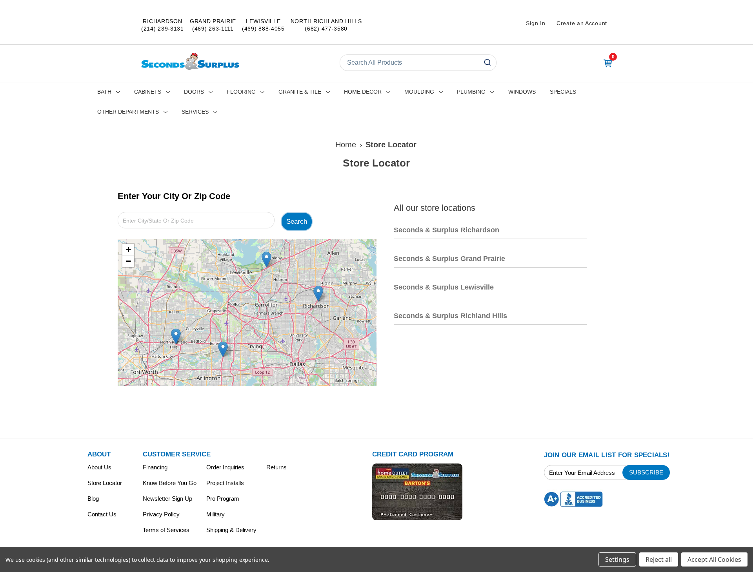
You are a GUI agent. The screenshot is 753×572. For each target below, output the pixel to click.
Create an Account (582, 23)
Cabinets (147, 92)
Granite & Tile (299, 92)
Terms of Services (166, 530)
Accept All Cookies (714, 559)
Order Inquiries (225, 467)
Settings (617, 559)
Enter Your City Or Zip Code (174, 196)
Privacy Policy (161, 514)
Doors (194, 92)
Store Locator (104, 483)
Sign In (535, 23)
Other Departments (128, 112)
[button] (318, 294)
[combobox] (418, 62)
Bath (104, 92)
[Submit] (487, 62)
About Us (99, 467)
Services (195, 112)
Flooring (241, 92)
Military (215, 514)
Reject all (659, 559)
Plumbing (471, 92)
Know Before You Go (169, 483)
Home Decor (363, 92)
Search (296, 221)
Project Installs (225, 483)
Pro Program (222, 498)
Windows (522, 92)
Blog (93, 498)
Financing (155, 467)
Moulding (419, 92)
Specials (563, 92)
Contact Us (101, 514)
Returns (276, 467)
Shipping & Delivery (231, 530)
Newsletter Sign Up (167, 498)
